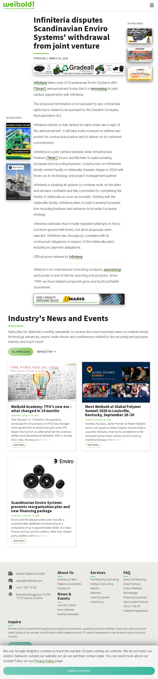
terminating (99, 89)
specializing (112, 269)
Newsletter (45, 351)
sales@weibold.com (29, 580)
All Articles (20, 351)
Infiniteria (40, 83)
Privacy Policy (44, 661)
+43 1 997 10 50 (26, 587)
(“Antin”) (52, 158)
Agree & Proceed (79, 671)
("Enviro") (40, 89)
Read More (18, 445)
